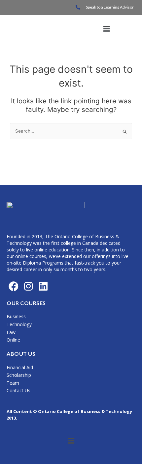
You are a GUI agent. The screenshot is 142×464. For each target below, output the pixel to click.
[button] (106, 29)
